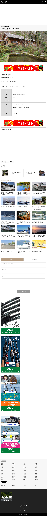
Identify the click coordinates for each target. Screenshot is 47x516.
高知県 (13, 479)
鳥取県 (25, 479)
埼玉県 (36, 464)
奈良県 (25, 466)
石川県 (2, 474)
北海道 (2, 464)
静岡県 (36, 477)
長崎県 (2, 477)
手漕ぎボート (3, 485)
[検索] (42, 2)
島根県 (2, 470)
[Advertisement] (23, 15)
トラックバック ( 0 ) (35, 259)
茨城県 (3, 26)
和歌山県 (25, 464)
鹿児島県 (36, 479)
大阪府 (13, 466)
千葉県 (13, 464)
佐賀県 (25, 463)
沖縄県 (13, 473)
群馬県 (25, 476)
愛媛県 (36, 470)
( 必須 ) (4, 269)
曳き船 (13, 485)
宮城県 (36, 466)
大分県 (2, 466)
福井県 (25, 474)
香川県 (2, 479)
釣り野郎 (23, 506)
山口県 (25, 467)
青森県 (25, 477)
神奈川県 (13, 474)
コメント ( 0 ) (12, 259)
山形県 (36, 467)
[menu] (45, 2)
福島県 (2, 476)
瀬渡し (36, 485)
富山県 (13, 467)
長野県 (13, 477)
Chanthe (6, 165)
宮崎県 (2, 467)
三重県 (2, 463)
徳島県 (25, 470)
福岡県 (36, 474)
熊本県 (36, 473)
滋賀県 (25, 473)
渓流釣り (25, 485)
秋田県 (13, 476)
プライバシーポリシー (23, 510)
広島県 (13, 470)
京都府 (13, 463)
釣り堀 (7, 26)
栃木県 (2, 473)
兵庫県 (36, 463)
